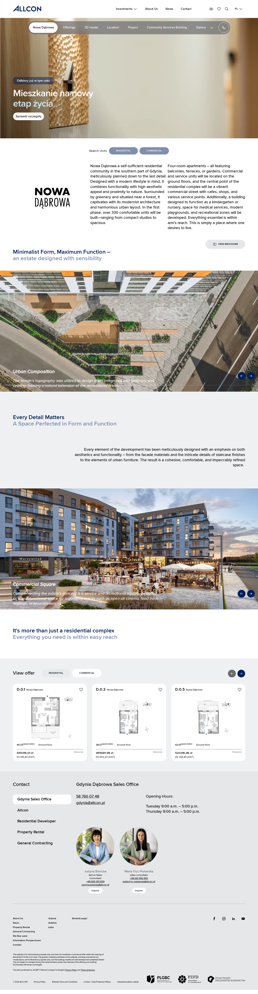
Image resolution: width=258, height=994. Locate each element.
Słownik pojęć (79, 918)
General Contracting (35, 843)
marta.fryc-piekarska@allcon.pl (139, 881)
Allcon (22, 810)
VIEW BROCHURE (228, 244)
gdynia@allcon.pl (90, 802)
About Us (151, 9)
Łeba (51, 927)
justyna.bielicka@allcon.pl (95, 884)
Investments (124, 9)
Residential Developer (36, 821)
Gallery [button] (201, 27)
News (169, 9)
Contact (186, 9)
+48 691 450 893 (139, 878)
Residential (123, 150)
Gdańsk (52, 922)
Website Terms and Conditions (64, 982)
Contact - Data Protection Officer (97, 982)
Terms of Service (88, 970)
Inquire (95, 890)
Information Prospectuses (27, 940)
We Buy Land (20, 936)
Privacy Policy (71, 970)
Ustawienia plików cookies (128, 982)
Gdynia (52, 918)
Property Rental (30, 832)
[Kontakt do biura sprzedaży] (223, 27)
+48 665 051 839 (95, 881)
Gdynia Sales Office (34, 799)
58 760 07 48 (87, 796)
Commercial (154, 150)
